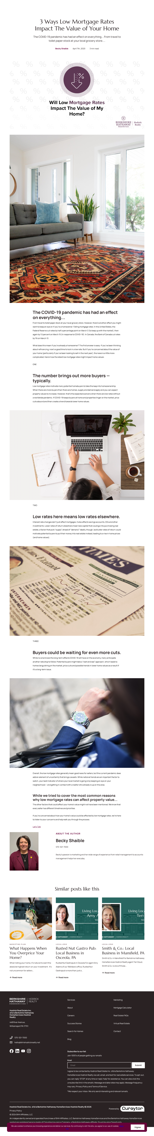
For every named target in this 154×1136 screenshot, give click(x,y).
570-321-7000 (62, 847)
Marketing (118, 1000)
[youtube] (23, 1051)
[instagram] (29, 1051)
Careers (70, 1015)
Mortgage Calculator (123, 1007)
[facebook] (11, 1051)
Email (69, 1060)
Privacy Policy (16, 1110)
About (70, 1007)
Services (71, 1000)
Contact (117, 1031)
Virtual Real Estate (122, 1023)
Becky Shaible (61, 48)
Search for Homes (75, 1031)
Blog (69, 1039)
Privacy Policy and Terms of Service (91, 1086)
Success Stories (74, 1023)
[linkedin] (17, 1051)
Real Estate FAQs (121, 1015)
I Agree (137, 1127)
